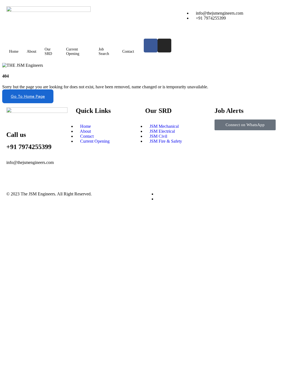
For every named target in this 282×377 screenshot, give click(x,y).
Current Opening (72, 51)
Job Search (104, 51)
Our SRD (48, 51)
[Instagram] (164, 45)
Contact (128, 51)
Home (13, 51)
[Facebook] (151, 45)
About (31, 51)
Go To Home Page (28, 96)
